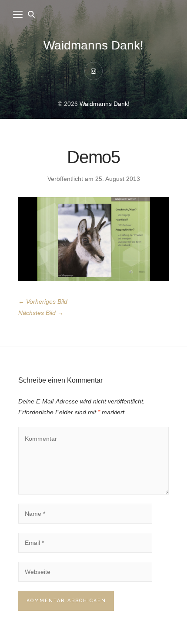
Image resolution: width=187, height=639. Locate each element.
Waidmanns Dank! (93, 45)
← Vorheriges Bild (42, 301)
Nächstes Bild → (40, 312)
